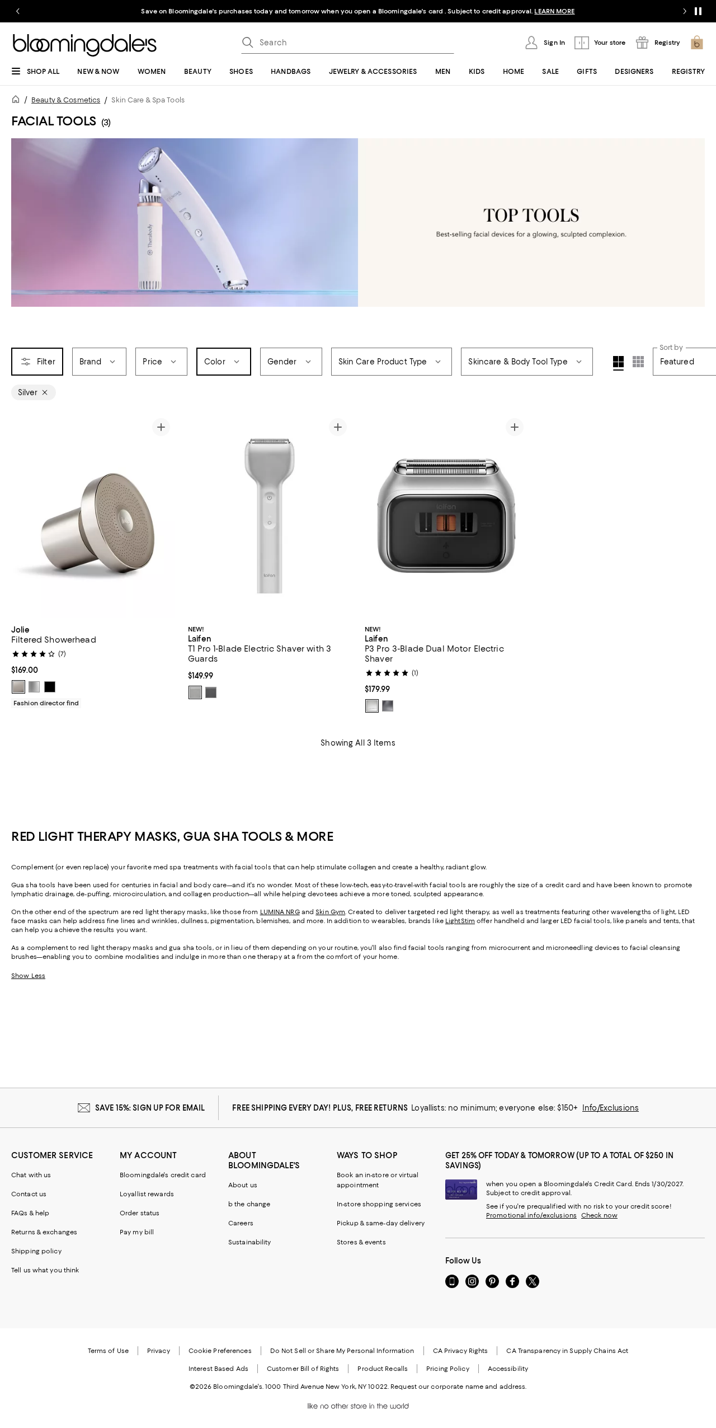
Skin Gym (330, 912)
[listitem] (358, 11)
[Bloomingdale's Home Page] (84, 45)
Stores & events (361, 1242)
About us (242, 1185)
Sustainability (249, 1242)
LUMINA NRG (280, 912)
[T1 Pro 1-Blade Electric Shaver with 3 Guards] (269, 516)
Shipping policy (36, 1251)
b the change (249, 1204)
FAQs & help (30, 1213)
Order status (139, 1213)
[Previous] (24, 516)
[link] (93, 665)
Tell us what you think (45, 1270)
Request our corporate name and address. (458, 1386)
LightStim (460, 921)
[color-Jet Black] (49, 686)
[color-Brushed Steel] (18, 686)
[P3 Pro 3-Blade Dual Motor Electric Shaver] (446, 516)
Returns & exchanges (44, 1232)
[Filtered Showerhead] (93, 516)
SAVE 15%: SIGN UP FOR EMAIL (150, 1107)
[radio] (18, 687)
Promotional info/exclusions (531, 1215)
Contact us (28, 1194)
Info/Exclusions (610, 1107)
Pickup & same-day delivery (381, 1223)
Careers (240, 1223)
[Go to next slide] (684, 11)
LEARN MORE (554, 11)
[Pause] (698, 11)
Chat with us (31, 1175)
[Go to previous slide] (18, 11)
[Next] (161, 516)
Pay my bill (137, 1232)
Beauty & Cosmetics (65, 100)
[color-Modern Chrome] (34, 686)
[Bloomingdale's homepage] (18, 101)
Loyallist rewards (147, 1194)
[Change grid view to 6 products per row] (638, 361)
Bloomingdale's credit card (163, 1175)
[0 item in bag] (697, 42)
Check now (599, 1215)
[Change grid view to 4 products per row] (618, 363)
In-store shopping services (379, 1204)
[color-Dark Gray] (210, 692)
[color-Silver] (195, 692)
